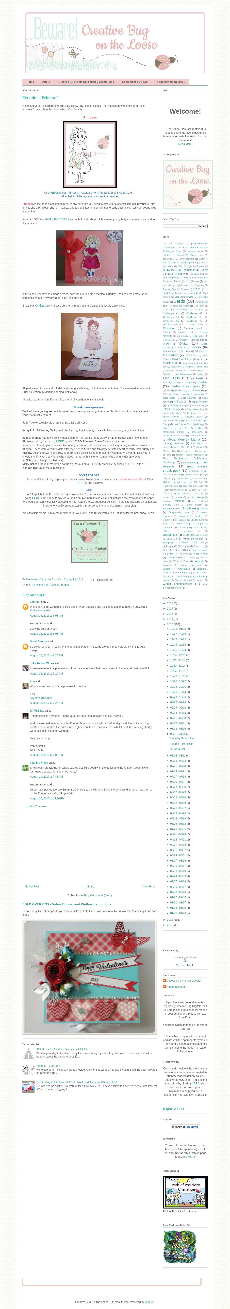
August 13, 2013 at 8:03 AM (46, 633)
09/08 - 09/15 (178, 712)
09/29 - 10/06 (178, 697)
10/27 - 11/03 (178, 676)
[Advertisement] (89, 848)
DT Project (192, 355)
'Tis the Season (173, 243)
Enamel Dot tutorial (176, 370)
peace (195, 490)
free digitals (196, 378)
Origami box (182, 478)
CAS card (199, 306)
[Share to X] (105, 579)
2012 (170, 919)
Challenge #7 (194, 321)
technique (168, 546)
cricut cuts (198, 335)
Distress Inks (169, 351)
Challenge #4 (171, 317)
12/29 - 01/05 (178, 628)
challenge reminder (173, 324)
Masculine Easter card (174, 435)
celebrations (182, 309)
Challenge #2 (171, 313)
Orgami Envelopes (194, 474)
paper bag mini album (193, 486)
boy (197, 281)
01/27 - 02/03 (178, 897)
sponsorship (174, 538)
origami (167, 478)
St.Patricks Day (195, 538)
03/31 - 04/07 (178, 850)
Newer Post (32, 886)
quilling (166, 501)
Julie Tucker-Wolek (42, 663)
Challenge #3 (194, 313)
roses (193, 501)
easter (200, 359)
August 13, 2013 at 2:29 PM (46, 702)
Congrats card (185, 332)
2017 (170, 608)
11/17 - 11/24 (178, 660)
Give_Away (172, 394)
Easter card (170, 362)
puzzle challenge (195, 497)
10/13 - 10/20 (178, 686)
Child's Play (196, 324)
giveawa (186, 394)
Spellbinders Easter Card (195, 535)
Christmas (169, 328)
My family (186, 451)
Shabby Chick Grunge (174, 520)
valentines (183, 568)
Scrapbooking (170, 508)
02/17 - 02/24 (178, 881)
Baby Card (183, 266)
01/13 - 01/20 (178, 907)
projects (167, 497)
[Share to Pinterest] (111, 579)
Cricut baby (182, 336)
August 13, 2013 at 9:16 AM (46, 673)
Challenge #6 (171, 321)
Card (196, 289)
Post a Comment (36, 806)
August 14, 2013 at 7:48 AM (46, 776)
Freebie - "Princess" (182, 743)
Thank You (199, 546)
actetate (167, 255)
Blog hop (188, 277)
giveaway (199, 394)
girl (206, 390)
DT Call (199, 351)
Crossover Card (187, 340)
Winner (200, 580)
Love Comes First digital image (188, 424)
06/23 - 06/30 (178, 787)
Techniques (183, 546)
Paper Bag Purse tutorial (175, 490)
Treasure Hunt (175, 557)
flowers (200, 374)
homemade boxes (172, 413)
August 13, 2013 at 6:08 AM (46, 615)
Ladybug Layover (194, 416)
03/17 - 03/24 (178, 860)
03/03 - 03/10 (178, 871)
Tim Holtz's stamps (172, 550)
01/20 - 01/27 (178, 902)
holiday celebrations (194, 409)
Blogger (149, 1302)
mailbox (199, 428)
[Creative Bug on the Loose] (185, 961)
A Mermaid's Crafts (41, 697)
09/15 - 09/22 (178, 707)
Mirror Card (186, 447)
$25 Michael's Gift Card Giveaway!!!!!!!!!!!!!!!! (62, 1049)
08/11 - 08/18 (178, 733)
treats (192, 557)
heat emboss (198, 405)
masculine (197, 432)
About (46, 81)
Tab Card (199, 542)
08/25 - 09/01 (178, 723)
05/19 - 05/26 (178, 813)
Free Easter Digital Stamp (177, 382)
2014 (170, 619)
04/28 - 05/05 (178, 829)
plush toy (199, 493)
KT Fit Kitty (37, 710)
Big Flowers (198, 266)
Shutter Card (197, 520)
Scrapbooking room (179, 512)
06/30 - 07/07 (178, 781)
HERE (60, 441)
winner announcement (177, 583)
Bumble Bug (169, 289)
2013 (170, 624)
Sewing (198, 516)
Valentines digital (181, 572)
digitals (196, 347)
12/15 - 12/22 (178, 639)
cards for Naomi (181, 306)
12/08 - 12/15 (178, 644)
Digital (183, 343)
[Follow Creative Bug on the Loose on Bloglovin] (185, 1128)
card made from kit (188, 293)
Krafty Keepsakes (57, 219)
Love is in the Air (175, 428)
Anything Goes (188, 262)
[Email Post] (91, 579)
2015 (170, 613)
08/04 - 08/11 (178, 755)
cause (166, 309)
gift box (178, 390)
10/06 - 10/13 (178, 692)
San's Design (194, 505)
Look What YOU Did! (135, 81)
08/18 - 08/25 (178, 728)
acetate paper (195, 251)
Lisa (32, 681)
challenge (198, 309)
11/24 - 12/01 (178, 655)
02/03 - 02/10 (178, 892)
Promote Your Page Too (185, 965)
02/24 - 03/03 (178, 876)
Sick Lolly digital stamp (176, 523)
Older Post (148, 886)
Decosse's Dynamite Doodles (184, 980)
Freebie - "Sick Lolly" (48, 1065)
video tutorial (201, 572)
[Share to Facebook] (108, 579)
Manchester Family (173, 432)
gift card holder (193, 390)
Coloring (167, 332)
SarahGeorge (38, 641)
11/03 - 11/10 (178, 670)
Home (30, 81)
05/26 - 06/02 (178, 808)
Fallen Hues (197, 370)
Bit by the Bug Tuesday (45, 584)
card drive (168, 293)
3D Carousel (177, 749)
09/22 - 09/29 (178, 702)
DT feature (171, 355)
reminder (180, 500)
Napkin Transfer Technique (190, 455)
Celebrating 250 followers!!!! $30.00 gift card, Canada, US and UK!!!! (76, 1082)
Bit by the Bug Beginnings (179, 269)
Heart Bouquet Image (177, 405)
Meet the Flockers (199, 435)
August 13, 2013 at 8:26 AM (46, 655)
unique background (191, 565)
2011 (170, 925)
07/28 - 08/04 (178, 760)
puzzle (179, 497)
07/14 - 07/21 (178, 771)
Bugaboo (199, 285)
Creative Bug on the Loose (185, 957)
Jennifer (35, 601)
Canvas (184, 289)
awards (169, 266)
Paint (201, 482)
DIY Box (185, 351)
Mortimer (200, 447)
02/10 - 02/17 (178, 886)
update (166, 568)
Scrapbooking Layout (195, 508)
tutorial (199, 561)
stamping (168, 542)
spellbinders (170, 534)
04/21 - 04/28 (178, 834)
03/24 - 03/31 (178, 855)
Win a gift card (183, 580)
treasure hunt (200, 553)
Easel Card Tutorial (182, 359)
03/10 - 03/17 (178, 865)
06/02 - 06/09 (178, 802)
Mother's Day (169, 451)
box (188, 281)
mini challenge (170, 447)
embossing (202, 366)
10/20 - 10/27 (178, 681)
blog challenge (171, 277)
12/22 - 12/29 (178, 634)
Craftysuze (42, 305)
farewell (166, 374)
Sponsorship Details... (171, 81)
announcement (187, 259)
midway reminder (173, 443)
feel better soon (183, 374)
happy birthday (200, 401)
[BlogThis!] (101, 579)
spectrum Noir (192, 531)
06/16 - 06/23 (178, 792)
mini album (197, 443)
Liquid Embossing (171, 420)
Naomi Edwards (176, 986)
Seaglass (183, 516)
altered (180, 255)
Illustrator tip (193, 413)
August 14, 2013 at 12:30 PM (47, 798)
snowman (183, 527)
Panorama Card (170, 486)
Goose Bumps (188, 397)
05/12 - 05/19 (178, 818)
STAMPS (183, 542)
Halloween (180, 401)
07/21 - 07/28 (178, 766)
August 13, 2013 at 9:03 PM (46, 754)
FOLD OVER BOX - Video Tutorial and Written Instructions (66, 904)
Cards (179, 301)
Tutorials (167, 565)
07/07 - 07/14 (178, 776)
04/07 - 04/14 (178, 844)
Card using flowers (184, 297)
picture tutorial (181, 493)
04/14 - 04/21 (178, 839)
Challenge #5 (194, 317)
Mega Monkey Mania (183, 439)
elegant (189, 366)
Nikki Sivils (194, 471)
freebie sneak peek (185, 386)
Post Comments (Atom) (98, 895)
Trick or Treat (181, 561)
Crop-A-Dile (168, 340)
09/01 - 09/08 (178, 718)
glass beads (169, 398)
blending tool (197, 274)
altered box (196, 255)
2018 (170, 603)
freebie (65, 584)
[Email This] (98, 579)
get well (166, 390)
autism (204, 262)
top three (183, 553)
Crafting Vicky (39, 762)
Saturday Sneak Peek (183, 738)
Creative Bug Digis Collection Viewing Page (86, 81)
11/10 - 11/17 (178, 665)
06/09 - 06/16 (178, 797)
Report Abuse (173, 1109)
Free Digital (171, 378)
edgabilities (176, 366)
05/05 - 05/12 (178, 823)
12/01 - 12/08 (178, 649)
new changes (188, 462)
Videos (170, 576)
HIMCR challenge (171, 409)
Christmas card (193, 328)
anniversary (168, 259)
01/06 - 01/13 (178, 913)
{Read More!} (185, 144)
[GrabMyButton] (188, 209)
